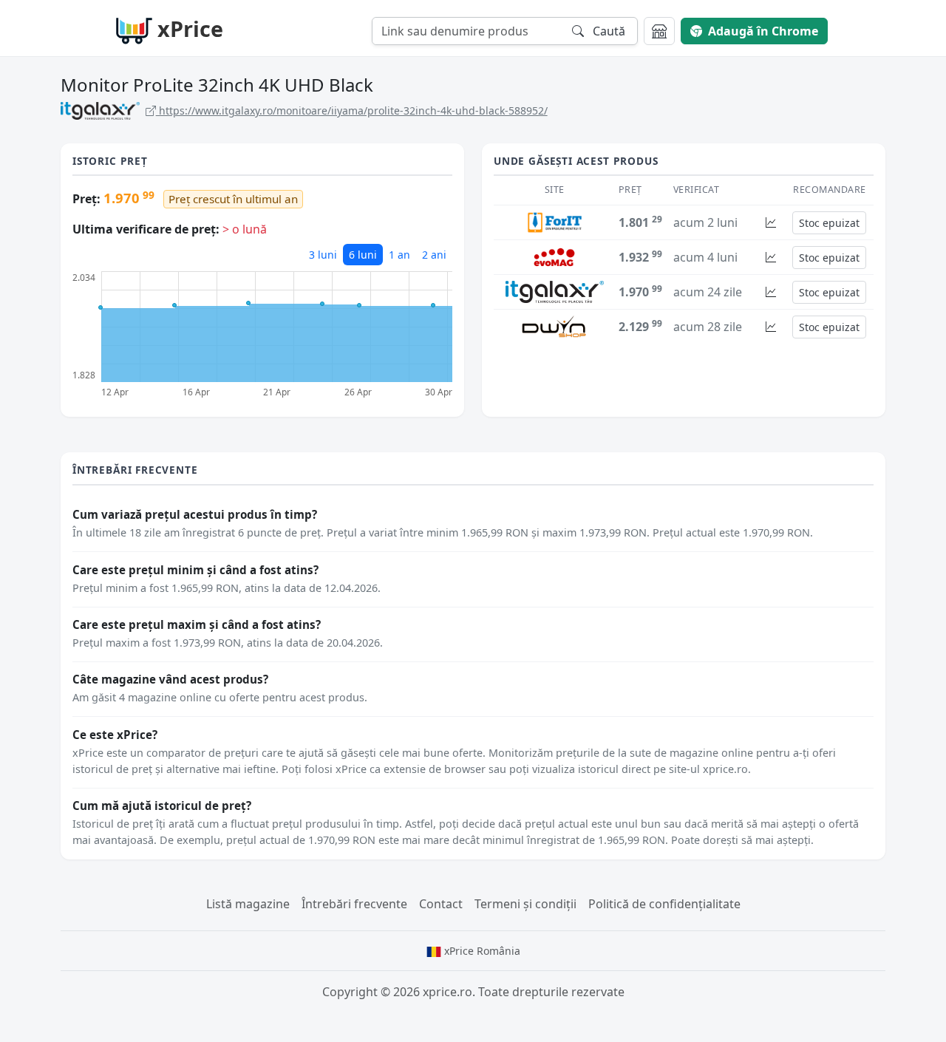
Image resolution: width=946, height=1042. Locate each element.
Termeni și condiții (525, 904)
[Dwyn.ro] (554, 325)
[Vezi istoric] (771, 222)
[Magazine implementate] (659, 31)
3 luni (323, 255)
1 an (399, 255)
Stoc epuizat (829, 223)
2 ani (434, 255)
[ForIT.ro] (554, 221)
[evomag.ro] (554, 256)
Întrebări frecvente (354, 904)
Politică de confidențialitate (664, 904)
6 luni (363, 255)
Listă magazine (248, 904)
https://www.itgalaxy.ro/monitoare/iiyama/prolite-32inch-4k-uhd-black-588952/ (352, 110)
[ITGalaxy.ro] (555, 290)
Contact (441, 904)
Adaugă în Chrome (763, 31)
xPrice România (480, 951)
